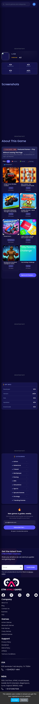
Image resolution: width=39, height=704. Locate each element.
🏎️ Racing (30, 161)
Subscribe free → (19, 527)
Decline (24, 700)
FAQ (3, 615)
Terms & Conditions (8, 654)
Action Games (7, 622)
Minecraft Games (8, 625)
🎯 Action (14, 161)
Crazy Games (6, 631)
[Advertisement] (19, 28)
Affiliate (4, 651)
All (8, 161)
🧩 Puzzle (22, 161)
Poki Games (6, 628)
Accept (15, 700)
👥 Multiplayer (8, 164)
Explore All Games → (27, 275)
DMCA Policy (6, 648)
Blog (3, 606)
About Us (5, 603)
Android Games (7, 634)
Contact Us (5, 609)
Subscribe (31, 567)
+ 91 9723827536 (12, 689)
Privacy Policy (6, 642)
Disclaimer (5, 645)
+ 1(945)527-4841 (13, 669)
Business (4, 612)
